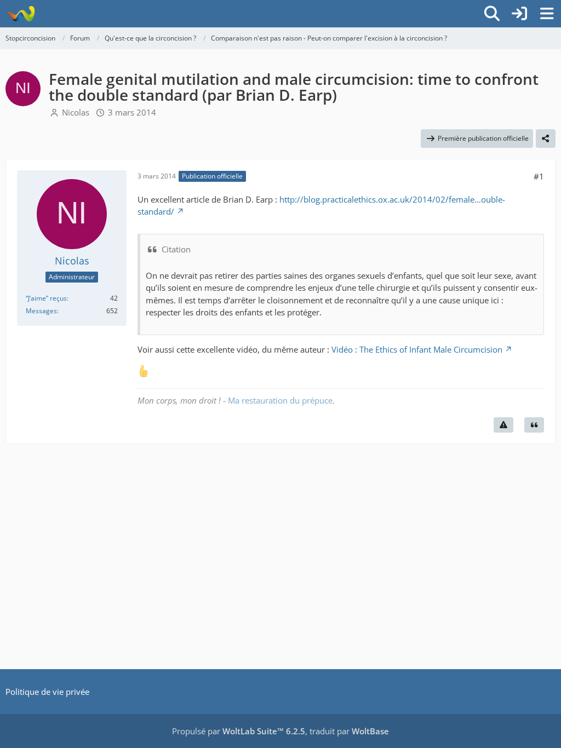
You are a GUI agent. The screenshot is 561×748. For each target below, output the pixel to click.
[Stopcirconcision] (20, 14)
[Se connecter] (519, 13)
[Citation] (534, 425)
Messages (41, 310)
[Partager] (546, 138)
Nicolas (75, 112)
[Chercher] (492, 14)
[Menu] (547, 14)
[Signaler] (503, 425)
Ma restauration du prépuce (280, 400)
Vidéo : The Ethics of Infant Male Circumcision (416, 349)
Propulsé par (238, 731)
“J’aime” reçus (46, 298)
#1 (539, 176)
